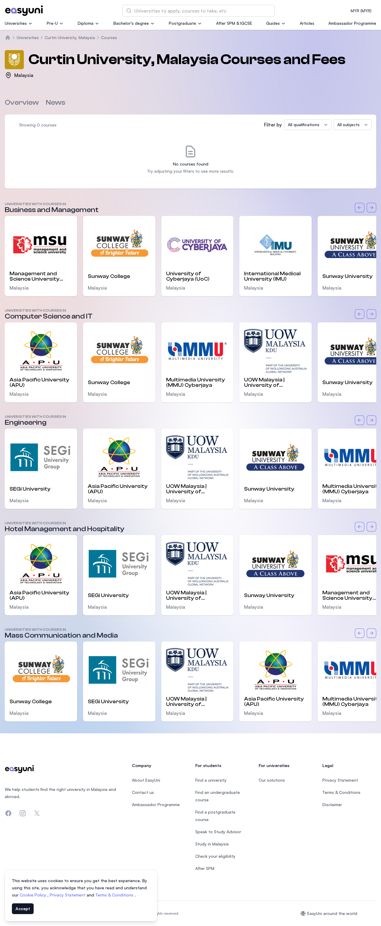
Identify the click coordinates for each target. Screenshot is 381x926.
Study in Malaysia (212, 843)
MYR (361, 10)
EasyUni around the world (332, 913)
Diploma (85, 23)
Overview (22, 102)
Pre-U (52, 23)
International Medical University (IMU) (272, 276)
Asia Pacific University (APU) (39, 382)
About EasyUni (146, 780)
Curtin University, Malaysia (70, 37)
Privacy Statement (68, 894)
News (55, 102)
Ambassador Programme (352, 23)
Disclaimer (332, 804)
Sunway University (269, 489)
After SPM (204, 868)
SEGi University (30, 489)
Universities (16, 23)
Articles (307, 23)
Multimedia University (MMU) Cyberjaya (195, 382)
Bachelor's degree (131, 23)
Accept (22, 908)
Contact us (143, 792)
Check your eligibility (215, 856)
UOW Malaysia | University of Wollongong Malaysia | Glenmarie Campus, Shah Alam (273, 382)
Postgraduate (182, 23)
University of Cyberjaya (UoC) (188, 276)
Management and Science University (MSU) (35, 276)
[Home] (8, 38)
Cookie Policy (33, 894)
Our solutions (272, 780)
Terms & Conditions (115, 894)
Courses (109, 37)
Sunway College (109, 276)
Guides (273, 23)
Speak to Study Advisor (218, 831)
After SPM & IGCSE (234, 23)
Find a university (211, 780)
